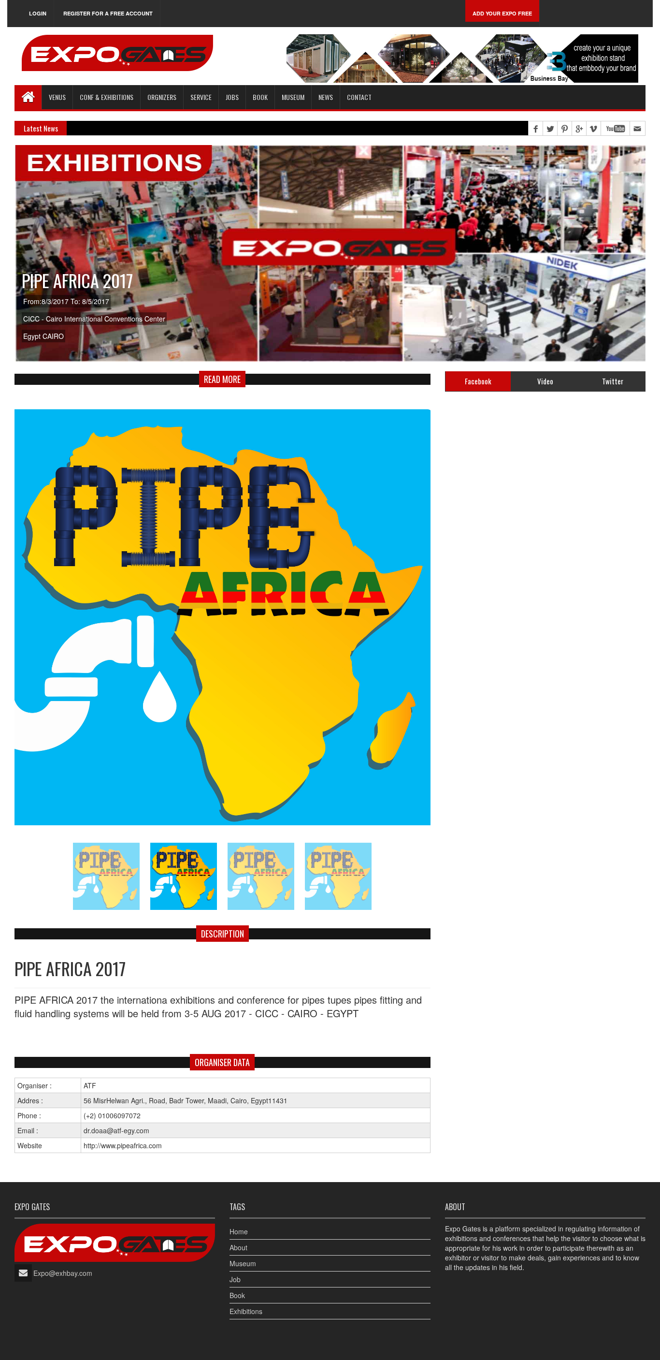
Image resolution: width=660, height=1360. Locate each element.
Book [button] (260, 97)
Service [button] (201, 97)
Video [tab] (545, 381)
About (238, 1247)
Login (37, 13)
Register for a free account (108, 13)
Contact (359, 97)
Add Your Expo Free (502, 13)
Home (239, 1231)
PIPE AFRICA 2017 (77, 280)
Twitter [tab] (612, 381)
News (325, 97)
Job (235, 1279)
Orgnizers (161, 97)
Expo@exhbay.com (62, 1273)
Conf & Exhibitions (106, 97)
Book (237, 1295)
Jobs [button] (232, 97)
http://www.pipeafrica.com (123, 1145)
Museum (293, 97)
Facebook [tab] (478, 381)
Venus (57, 97)
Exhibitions (246, 1311)
